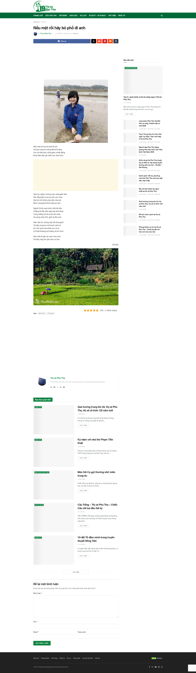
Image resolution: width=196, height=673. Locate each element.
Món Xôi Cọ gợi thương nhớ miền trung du (96, 473)
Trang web (82, 632)
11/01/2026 (128, 102)
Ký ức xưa (39, 505)
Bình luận (37, 593)
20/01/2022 (82, 479)
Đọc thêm (84, 425)
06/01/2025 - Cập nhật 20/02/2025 (150, 235)
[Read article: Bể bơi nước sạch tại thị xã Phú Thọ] (130, 218)
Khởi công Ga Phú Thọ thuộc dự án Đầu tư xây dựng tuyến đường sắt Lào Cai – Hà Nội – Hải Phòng (150, 164)
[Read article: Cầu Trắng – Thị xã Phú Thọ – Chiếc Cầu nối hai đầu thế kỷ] (53, 517)
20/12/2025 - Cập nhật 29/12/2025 (150, 170)
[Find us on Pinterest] (159, 667)
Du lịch (83, 15)
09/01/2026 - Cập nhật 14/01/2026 (150, 129)
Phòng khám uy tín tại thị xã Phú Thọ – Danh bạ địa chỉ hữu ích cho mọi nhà (150, 229)
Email (36, 632)
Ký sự (69, 658)
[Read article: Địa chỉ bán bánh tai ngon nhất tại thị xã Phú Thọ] (130, 192)
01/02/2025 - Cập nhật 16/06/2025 (150, 220)
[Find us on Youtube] (156, 667)
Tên (35, 621)
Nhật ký (121, 15)
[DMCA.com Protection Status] (157, 658)
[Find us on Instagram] (162, 667)
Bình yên (42, 313)
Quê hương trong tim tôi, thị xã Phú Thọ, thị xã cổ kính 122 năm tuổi (97, 408)
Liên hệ (97, 658)
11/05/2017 (59, 33)
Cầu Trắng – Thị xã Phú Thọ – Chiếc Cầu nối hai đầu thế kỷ (97, 506)
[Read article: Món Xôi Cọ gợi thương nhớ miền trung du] (53, 484)
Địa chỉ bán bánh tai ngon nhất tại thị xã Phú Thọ (149, 190)
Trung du (51, 313)
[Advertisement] (75, 63)
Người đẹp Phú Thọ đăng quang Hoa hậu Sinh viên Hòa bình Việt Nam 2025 (150, 149)
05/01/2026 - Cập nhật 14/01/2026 (150, 142)
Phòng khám (45, 658)
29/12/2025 (143, 155)
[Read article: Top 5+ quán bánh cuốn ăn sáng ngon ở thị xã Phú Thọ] (143, 80)
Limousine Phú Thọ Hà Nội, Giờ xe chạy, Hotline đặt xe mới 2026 (149, 123)
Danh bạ (36, 658)
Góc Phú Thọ (51, 15)
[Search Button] (162, 15)
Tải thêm (76, 572)
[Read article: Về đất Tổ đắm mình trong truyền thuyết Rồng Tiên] (53, 550)
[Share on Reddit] (110, 41)
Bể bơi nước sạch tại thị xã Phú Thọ (149, 215)
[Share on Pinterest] (104, 41)
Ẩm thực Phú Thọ (42, 472)
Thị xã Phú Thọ (45, 33)
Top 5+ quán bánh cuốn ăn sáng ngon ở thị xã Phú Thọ (143, 98)
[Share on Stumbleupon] (99, 41)
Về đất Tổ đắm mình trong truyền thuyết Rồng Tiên (96, 539)
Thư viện (112, 15)
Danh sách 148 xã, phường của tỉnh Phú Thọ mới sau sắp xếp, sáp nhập (150, 178)
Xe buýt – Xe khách (97, 15)
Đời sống (63, 15)
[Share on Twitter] (93, 41)
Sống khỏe (76, 658)
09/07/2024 (82, 446)
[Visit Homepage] (44, 6)
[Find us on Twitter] (152, 667)
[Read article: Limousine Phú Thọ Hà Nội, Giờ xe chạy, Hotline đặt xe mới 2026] (130, 125)
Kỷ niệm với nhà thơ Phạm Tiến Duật (95, 441)
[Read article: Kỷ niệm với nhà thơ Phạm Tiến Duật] (53, 452)
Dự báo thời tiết (87, 658)
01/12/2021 (82, 512)
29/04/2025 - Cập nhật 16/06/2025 (150, 194)
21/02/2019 (82, 544)
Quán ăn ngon (131, 68)
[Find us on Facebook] (149, 667)
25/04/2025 (82, 414)
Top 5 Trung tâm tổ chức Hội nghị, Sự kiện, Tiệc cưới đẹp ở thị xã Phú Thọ (150, 136)
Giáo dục (73, 15)
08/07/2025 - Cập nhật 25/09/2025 (150, 183)
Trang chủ (38, 15)
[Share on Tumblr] (115, 41)
